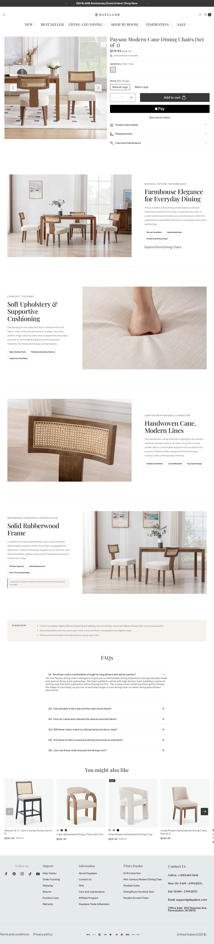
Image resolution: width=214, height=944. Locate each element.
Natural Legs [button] (120, 87)
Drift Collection (132, 873)
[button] (113, 70)
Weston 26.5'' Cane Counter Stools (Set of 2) (28, 832)
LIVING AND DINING (86, 24)
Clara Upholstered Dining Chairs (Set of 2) (79, 834)
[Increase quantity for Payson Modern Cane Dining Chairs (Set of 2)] (132, 97)
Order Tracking (51, 879)
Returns (47, 891)
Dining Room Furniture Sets (138, 891)
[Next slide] (204, 811)
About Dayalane (88, 873)
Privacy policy (43, 934)
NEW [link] (29, 24)
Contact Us (85, 879)
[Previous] (66, 3)
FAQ (81, 885)
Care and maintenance (92, 891)
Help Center (50, 873)
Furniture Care (51, 897)
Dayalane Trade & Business (94, 904)
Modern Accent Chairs (136, 897)
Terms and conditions (14, 934)
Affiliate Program (88, 897)
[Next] (147, 3)
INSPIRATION (158, 24)
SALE (182, 24)
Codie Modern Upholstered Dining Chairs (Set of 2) (183, 832)
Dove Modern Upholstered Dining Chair (131, 834)
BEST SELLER (52, 24)
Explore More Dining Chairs (163, 247)
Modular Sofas (131, 885)
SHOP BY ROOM (125, 24)
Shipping (48, 885)
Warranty (48, 904)
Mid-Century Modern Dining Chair (142, 879)
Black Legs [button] (141, 87)
